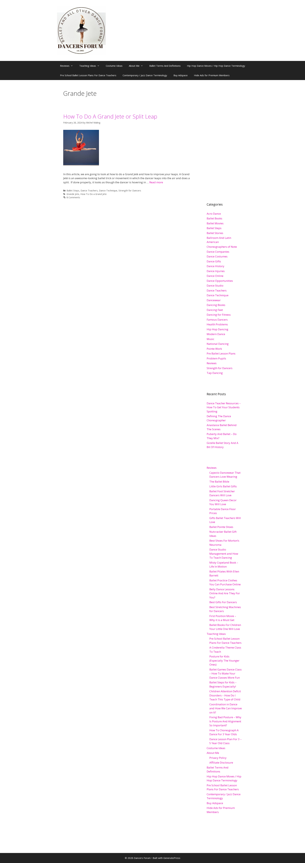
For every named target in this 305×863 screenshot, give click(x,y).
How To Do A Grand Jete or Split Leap (110, 116)
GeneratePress (171, 857)
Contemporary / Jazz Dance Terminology (145, 75)
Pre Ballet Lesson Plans (221, 353)
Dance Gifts (214, 261)
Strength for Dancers (130, 190)
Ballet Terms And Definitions (165, 65)
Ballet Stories (215, 233)
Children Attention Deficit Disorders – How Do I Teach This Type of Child (225, 695)
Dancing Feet (215, 310)
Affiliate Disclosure (221, 762)
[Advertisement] (230, 137)
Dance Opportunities (220, 281)
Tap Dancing (215, 373)
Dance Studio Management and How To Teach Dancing (223, 553)
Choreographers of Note (222, 247)
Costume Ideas (114, 65)
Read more (156, 182)
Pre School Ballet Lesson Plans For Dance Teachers (88, 75)
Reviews (64, 65)
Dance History (215, 266)
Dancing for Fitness (219, 314)
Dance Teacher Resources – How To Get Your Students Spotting (224, 407)
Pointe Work (214, 349)
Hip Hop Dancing (217, 329)
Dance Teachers (89, 190)
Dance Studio (215, 285)
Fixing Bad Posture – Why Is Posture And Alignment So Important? (225, 721)
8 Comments (73, 197)
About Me (134, 65)
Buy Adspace (180, 75)
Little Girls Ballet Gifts (223, 486)
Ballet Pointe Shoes (221, 527)
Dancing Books (216, 305)
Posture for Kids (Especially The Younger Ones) (224, 660)
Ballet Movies (215, 223)
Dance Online (215, 276)
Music (210, 339)
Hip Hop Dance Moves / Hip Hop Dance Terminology (216, 65)
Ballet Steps (73, 190)
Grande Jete (73, 194)
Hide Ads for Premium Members (212, 75)
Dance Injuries (216, 271)
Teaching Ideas (87, 65)
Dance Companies (218, 251)
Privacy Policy (218, 758)
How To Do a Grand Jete (93, 194)
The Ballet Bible (219, 481)
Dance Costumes (217, 256)
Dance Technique (108, 190)
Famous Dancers (217, 319)
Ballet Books (214, 218)
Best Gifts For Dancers (223, 602)
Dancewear (214, 300)
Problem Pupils (216, 358)
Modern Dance (216, 334)
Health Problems (217, 324)
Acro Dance (214, 213)
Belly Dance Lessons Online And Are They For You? (224, 593)
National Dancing (218, 344)
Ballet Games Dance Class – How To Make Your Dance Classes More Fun (225, 673)
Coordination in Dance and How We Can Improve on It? (225, 708)
